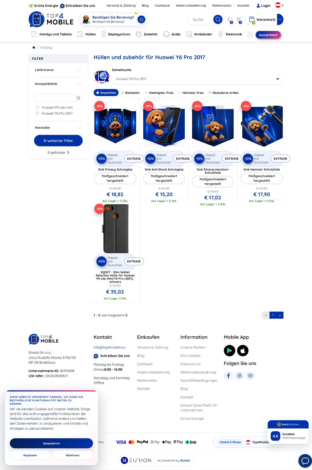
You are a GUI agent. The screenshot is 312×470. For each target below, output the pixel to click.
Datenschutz (190, 364)
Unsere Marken (192, 347)
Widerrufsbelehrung (191, 5)
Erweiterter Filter (58, 140)
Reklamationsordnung (198, 372)
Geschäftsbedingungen (199, 380)
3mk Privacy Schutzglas (115, 169)
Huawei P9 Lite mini (57, 107)
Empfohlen (108, 93)
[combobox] (197, 79)
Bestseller (132, 93)
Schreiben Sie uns (80, 5)
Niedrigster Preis (161, 93)
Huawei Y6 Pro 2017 (57, 113)
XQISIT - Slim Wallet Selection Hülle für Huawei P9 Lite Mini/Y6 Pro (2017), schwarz (115, 277)
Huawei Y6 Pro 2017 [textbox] (131, 79)
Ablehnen (72, 455)
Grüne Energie (46, 5)
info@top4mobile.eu (110, 347)
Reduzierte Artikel (226, 93)
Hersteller (42, 128)
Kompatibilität (46, 84)
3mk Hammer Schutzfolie (261, 169)
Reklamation (221, 5)
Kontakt (243, 5)
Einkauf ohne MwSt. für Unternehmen (198, 407)
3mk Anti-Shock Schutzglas (164, 169)
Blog (145, 5)
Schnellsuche (121, 70)
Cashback (162, 5)
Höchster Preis (193, 93)
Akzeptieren (51, 443)
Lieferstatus (44, 70)
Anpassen (30, 455)
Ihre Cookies (190, 355)
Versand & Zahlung (121, 5)
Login (265, 5)
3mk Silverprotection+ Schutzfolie (213, 171)
